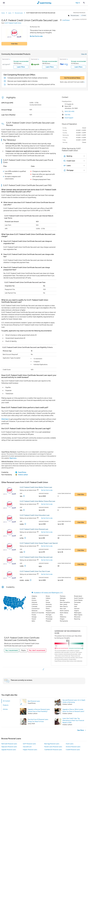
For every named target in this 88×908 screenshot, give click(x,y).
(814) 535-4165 (69, 111)
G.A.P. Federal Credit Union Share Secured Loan (36, 557)
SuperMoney (22, 472)
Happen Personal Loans (30, 749)
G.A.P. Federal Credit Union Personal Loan (34, 529)
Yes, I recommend (11, 650)
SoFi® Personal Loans (29, 744)
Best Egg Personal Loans (51, 744)
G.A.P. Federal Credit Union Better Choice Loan (36, 487)
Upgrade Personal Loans (8, 749)
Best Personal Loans (34, 701)
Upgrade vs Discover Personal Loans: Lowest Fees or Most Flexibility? (39, 710)
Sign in (78, 3)
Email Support (69, 118)
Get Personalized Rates (72, 78)
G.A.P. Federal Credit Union (13, 23)
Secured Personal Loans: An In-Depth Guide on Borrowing (73, 701)
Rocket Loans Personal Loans (53, 746)
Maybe (23, 650)
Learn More (21, 67)
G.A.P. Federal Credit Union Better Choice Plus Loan (37, 501)
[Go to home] (44, 2)
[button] (83, 15)
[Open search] (83, 2)
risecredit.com (27, 746)
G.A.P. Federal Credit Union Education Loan (35, 515)
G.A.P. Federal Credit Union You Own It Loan (35, 571)
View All (84, 54)
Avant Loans (69, 744)
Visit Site (14, 44)
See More (80, 730)
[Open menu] (4, 2)
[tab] (10, 701)
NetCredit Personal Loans (9, 744)
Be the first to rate (47, 490)
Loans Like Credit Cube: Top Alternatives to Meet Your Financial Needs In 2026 (73, 720)
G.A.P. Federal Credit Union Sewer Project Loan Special (39, 543)
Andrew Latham (23, 474)
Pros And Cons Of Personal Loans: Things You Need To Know (38, 720)
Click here (4, 419)
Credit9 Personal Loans (73, 749)
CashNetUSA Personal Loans (53, 749)
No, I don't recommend (37, 650)
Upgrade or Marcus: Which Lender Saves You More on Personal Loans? (73, 710)
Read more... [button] (13, 458)
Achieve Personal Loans (73, 746)
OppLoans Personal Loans (9, 746)
